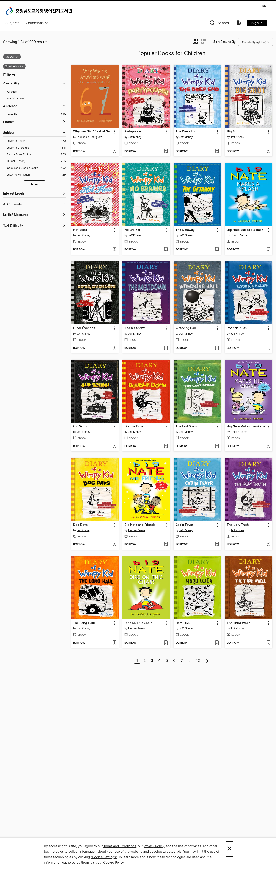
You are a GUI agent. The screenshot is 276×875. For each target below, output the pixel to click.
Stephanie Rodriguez (89, 137)
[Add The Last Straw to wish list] (217, 446)
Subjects (12, 23)
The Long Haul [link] (84, 623)
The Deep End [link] (186, 132)
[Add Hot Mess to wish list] (114, 249)
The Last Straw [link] (186, 426)
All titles (12, 92)
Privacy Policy (154, 846)
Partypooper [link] (133, 132)
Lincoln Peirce (239, 235)
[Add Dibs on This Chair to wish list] (165, 643)
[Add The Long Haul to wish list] (114, 643)
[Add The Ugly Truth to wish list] (268, 544)
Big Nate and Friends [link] (139, 525)
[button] (219, 24)
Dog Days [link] (80, 525)
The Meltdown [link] (135, 328)
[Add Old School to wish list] (114, 446)
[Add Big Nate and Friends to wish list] (165, 544)
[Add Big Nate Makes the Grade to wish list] (268, 446)
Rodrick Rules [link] (237, 328)
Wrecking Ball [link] (186, 328)
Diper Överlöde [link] (84, 328)
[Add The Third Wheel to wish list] (268, 643)
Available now (15, 98)
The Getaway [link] (185, 230)
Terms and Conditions (120, 846)
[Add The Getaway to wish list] (217, 249)
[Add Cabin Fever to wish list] (217, 544)
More (34, 184)
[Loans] (238, 24)
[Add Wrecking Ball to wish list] (217, 348)
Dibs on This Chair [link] (138, 623)
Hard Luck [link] (183, 623)
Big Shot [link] (233, 132)
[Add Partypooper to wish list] (165, 151)
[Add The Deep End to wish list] (217, 151)
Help (263, 6)
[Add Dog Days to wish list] (114, 544)
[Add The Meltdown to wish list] (165, 348)
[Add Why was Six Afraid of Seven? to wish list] (114, 151)
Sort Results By (224, 42)
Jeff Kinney (134, 137)
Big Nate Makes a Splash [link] (245, 230)
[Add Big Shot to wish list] (268, 151)
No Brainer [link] (132, 230)
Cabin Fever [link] (184, 525)
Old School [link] (81, 426)
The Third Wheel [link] (239, 623)
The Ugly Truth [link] (238, 525)
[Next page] (207, 660)
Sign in (257, 23)
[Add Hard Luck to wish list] (217, 643)
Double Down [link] (134, 426)
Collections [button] (35, 23)
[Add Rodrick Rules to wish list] (268, 348)
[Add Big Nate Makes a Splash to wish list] (268, 249)
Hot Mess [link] (80, 230)
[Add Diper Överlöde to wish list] (114, 348)
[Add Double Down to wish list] (165, 446)
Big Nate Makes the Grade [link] (246, 426)
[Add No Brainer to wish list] (165, 249)
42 (198, 660)
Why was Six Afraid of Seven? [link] (93, 132)
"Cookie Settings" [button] (104, 857)
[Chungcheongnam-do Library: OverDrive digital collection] (39, 10)
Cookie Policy (113, 862)
